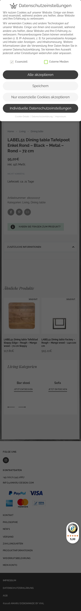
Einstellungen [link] (29, 53)
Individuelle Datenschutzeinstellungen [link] (40, 108)
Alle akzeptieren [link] (40, 75)
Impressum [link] (60, 116)
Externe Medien (59, 61)
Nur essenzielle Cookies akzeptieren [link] (40, 97)
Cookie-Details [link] (22, 116)
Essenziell (21, 61)
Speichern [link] (40, 86)
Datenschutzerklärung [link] (26, 49)
